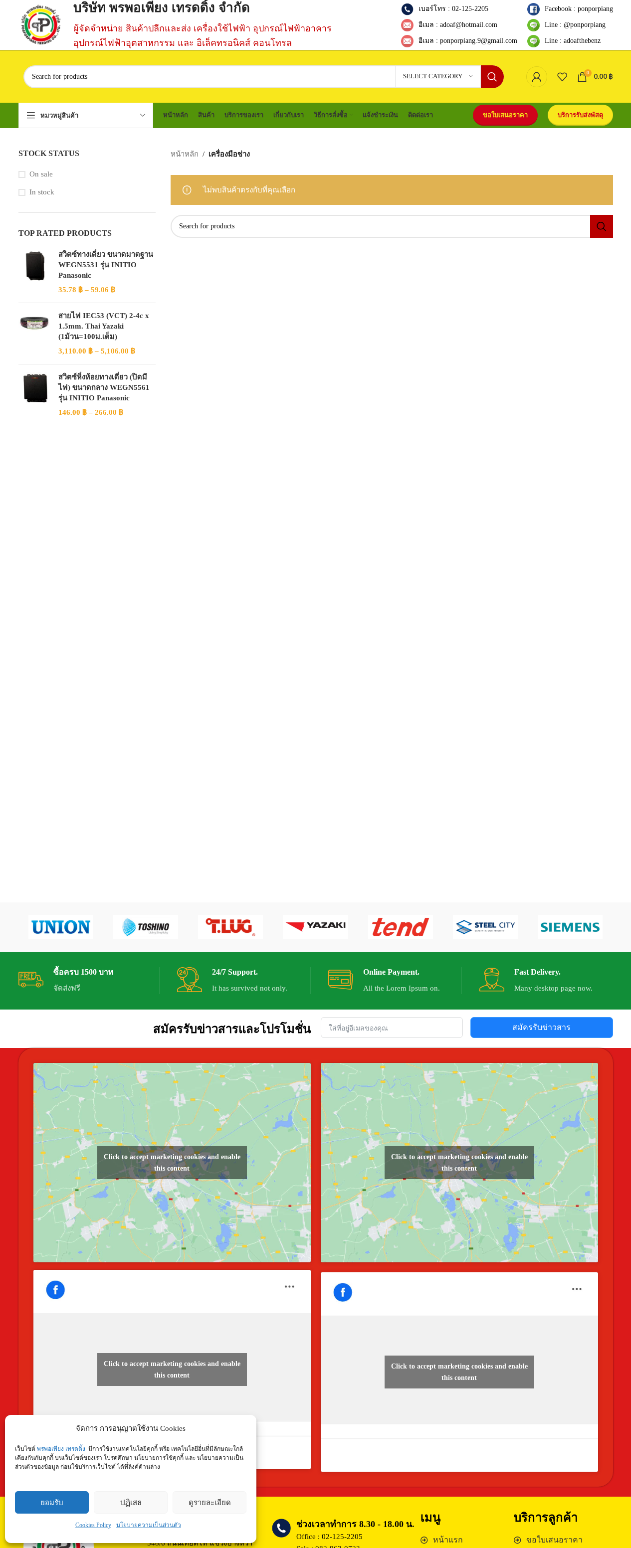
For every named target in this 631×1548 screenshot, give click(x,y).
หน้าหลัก (185, 154)
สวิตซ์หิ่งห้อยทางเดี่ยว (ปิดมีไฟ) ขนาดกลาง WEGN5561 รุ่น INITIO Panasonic (104, 387)
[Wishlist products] (562, 77)
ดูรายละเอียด (210, 1503)
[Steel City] (485, 927)
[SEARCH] (492, 76)
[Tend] (400, 927)
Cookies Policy (93, 1525)
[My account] (536, 77)
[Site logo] (40, 24)
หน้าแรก (448, 1540)
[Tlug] (230, 927)
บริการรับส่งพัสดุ (580, 115)
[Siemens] (570, 927)
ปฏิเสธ (131, 1503)
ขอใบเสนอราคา (505, 115)
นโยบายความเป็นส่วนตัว (148, 1525)
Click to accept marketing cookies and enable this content (172, 1162)
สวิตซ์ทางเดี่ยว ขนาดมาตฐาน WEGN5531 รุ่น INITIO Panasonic (105, 264)
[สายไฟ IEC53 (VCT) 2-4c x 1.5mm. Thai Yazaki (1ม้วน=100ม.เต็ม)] (34, 333)
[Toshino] (145, 927)
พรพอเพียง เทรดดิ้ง (61, 1448)
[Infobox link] (85, 981)
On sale (41, 174)
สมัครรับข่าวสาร (541, 1027)
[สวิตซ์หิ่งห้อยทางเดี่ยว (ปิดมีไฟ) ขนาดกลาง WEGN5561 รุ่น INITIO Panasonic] (34, 395)
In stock (41, 192)
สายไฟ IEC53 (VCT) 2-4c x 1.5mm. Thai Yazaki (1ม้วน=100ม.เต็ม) (103, 326)
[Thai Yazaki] (315, 927)
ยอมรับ (51, 1503)
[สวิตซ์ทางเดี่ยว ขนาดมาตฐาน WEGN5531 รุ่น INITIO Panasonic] (34, 272)
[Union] (60, 927)
